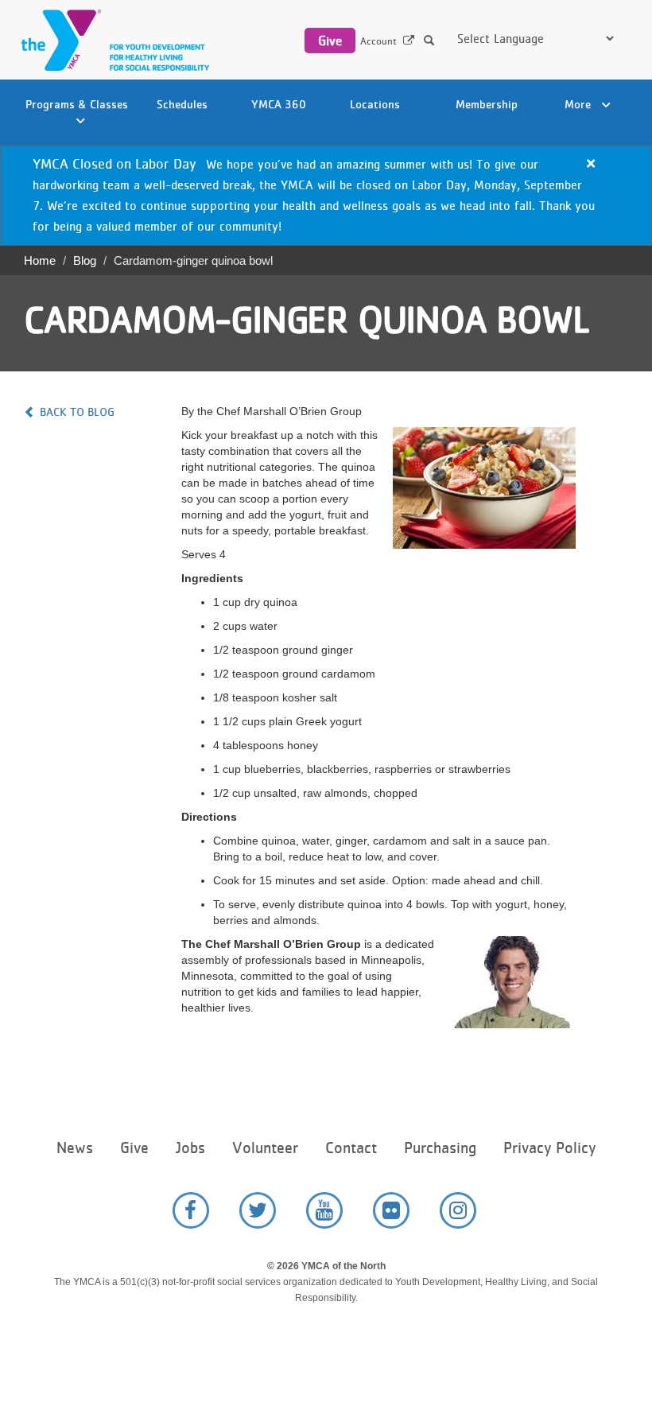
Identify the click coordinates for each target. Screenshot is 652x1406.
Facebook (191, 1210)
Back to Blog (77, 411)
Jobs (190, 1148)
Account (378, 41)
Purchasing (440, 1148)
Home (40, 260)
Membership (487, 104)
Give (330, 41)
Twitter (257, 1210)
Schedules (182, 104)
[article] (326, 195)
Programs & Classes (76, 104)
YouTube (324, 1210)
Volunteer (265, 1148)
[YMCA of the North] (111, 40)
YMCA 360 (278, 104)
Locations (375, 104)
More (579, 104)
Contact (351, 1148)
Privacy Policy (549, 1148)
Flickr (391, 1210)
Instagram (458, 1210)
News (74, 1148)
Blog (84, 260)
